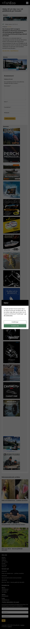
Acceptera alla (15, 326)
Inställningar (15, 322)
